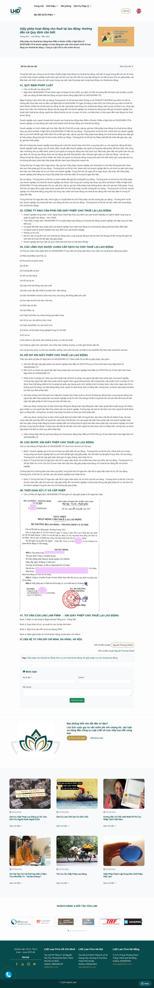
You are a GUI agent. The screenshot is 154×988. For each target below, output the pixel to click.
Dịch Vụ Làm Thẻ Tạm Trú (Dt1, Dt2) (72, 817)
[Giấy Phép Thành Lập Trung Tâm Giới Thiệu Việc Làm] (123, 851)
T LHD (92, 982)
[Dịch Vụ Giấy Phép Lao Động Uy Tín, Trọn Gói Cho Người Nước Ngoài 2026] (30, 793)
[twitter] (34, 964)
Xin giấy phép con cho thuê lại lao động (100, 658)
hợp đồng (63, 406)
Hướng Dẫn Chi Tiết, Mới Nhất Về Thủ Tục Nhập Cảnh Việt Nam (122, 818)
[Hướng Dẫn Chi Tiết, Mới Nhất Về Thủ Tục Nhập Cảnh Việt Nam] (123, 793)
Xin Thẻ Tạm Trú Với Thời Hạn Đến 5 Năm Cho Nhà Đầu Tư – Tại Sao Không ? (28, 875)
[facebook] (16, 964)
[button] (141, 921)
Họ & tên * (27, 677)
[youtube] (22, 964)
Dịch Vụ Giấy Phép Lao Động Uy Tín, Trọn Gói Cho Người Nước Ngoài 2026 (28, 818)
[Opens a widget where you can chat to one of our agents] (145, 984)
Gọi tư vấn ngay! (77, 738)
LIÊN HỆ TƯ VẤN (32, 639)
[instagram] (28, 964)
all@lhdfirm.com (51, 967)
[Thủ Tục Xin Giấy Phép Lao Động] (77, 851)
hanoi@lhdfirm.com (87, 967)
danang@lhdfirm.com (122, 964)
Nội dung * (27, 687)
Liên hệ (126, 11)
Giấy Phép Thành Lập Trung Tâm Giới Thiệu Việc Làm (123, 875)
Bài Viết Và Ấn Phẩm (44, 14)
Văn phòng (66, 6)
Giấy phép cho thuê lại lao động (41, 658)
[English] (138, 11)
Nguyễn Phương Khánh (123, 645)
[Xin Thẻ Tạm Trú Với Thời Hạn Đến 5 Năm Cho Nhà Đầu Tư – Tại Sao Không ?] (30, 851)
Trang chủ (39, 6)
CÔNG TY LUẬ (83, 982)
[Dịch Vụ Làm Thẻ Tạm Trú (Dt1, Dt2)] (77, 793)
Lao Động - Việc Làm (40, 36)
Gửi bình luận (77, 700)
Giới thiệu (51, 6)
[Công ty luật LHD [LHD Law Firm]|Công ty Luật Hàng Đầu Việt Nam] (19, 10)
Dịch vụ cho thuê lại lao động (69, 658)
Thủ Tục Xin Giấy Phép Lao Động (71, 874)
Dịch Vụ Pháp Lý (81, 6)
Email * (81, 677)
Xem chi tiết (15, 826)
